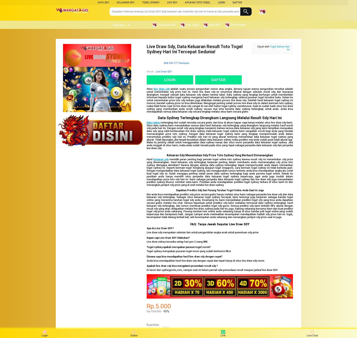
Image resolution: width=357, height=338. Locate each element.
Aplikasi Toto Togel (197, 2)
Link (223, 335)
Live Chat (312, 335)
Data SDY (103, 2)
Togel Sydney (150, 2)
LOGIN (221, 2)
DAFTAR (237, 2)
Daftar (134, 335)
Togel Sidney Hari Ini (280, 48)
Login (45, 335)
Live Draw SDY (164, 71)
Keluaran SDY (125, 2)
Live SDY (172, 2)
